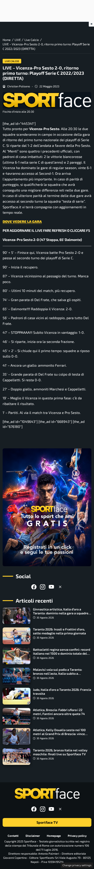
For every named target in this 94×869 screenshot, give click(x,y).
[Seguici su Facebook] (34, 587)
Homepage (54, 835)
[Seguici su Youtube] (51, 587)
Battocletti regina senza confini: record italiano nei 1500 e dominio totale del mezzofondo (61, 653)
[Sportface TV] (47, 507)
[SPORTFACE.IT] (47, 794)
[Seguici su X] (60, 587)
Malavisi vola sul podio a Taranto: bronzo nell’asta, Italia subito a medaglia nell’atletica (57, 673)
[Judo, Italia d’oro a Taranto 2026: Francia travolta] (16, 696)
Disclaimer (33, 835)
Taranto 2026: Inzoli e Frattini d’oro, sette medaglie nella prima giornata (59, 631)
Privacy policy (77, 835)
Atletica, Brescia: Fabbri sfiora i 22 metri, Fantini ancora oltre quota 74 (59, 712)
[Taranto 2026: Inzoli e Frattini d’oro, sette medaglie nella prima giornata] (16, 635)
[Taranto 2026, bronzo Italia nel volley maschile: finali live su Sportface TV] (16, 756)
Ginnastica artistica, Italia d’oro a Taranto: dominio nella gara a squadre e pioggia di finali (62, 613)
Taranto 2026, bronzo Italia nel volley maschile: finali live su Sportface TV (60, 752)
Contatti (13, 835)
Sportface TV (47, 822)
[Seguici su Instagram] (42, 587)
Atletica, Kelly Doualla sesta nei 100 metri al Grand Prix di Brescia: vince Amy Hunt (59, 734)
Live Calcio (12, 61)
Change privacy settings (77, 865)
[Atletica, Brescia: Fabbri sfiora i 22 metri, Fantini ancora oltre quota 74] (16, 716)
